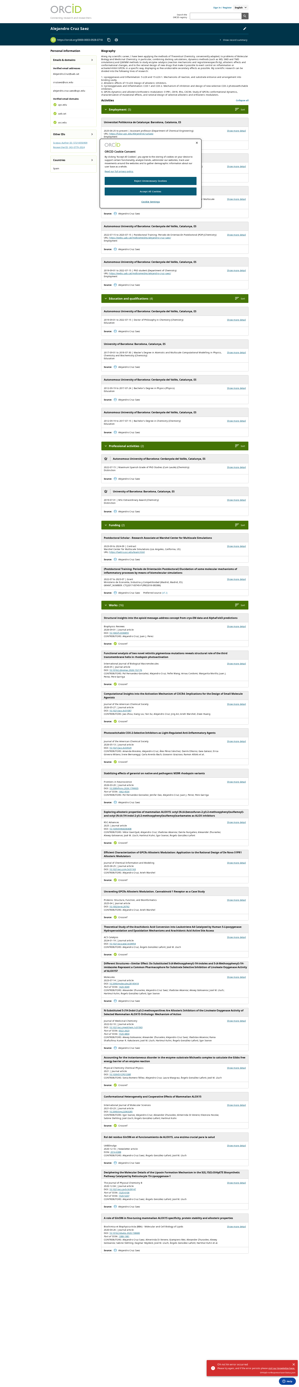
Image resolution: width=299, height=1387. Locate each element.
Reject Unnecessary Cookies (150, 180)
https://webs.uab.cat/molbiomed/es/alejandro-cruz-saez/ (140, 237)
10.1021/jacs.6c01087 (120, 710)
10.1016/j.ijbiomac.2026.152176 (125, 670)
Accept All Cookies (150, 191)
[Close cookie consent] (196, 142)
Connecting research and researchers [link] (70, 17)
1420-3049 (124, 986)
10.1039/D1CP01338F (120, 1074)
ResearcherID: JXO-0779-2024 (69, 147)
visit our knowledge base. (281, 1368)
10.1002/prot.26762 (119, 906)
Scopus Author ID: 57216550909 (70, 142)
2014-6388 (115, 1152)
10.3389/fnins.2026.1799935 (123, 788)
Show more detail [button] (236, 130)
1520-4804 (124, 1033)
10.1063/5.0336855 (119, 632)
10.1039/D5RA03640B (120, 828)
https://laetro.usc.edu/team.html (127, 552)
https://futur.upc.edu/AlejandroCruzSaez (131, 133)
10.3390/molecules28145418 (124, 983)
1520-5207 (124, 1195)
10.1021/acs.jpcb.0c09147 (122, 1189)
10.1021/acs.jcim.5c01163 (122, 869)
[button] (242, 100)
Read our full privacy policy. (119, 171)
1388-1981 (124, 1236)
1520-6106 (124, 1192)
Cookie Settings (150, 201)
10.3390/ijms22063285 (121, 1111)
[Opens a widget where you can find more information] (287, 1381)
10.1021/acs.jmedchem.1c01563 (125, 1027)
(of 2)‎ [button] (165, 592)
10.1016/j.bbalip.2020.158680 (124, 1233)
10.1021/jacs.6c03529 (120, 747)
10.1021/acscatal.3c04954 (122, 943)
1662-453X (124, 791)
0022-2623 (124, 1030)
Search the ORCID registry (180, 16)
